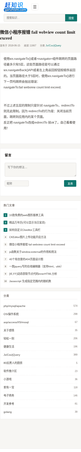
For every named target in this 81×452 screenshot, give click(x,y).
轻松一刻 (40, 338)
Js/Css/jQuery (53, 45)
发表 (70, 183)
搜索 (71, 18)
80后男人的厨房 (40, 362)
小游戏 (40, 379)
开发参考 (40, 403)
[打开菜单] (34, 6)
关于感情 (40, 330)
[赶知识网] (16, 7)
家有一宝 (40, 387)
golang (40, 411)
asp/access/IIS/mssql (40, 322)
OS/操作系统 (40, 314)
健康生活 (40, 346)
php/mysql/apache (40, 305)
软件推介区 (40, 371)
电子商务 (40, 395)
